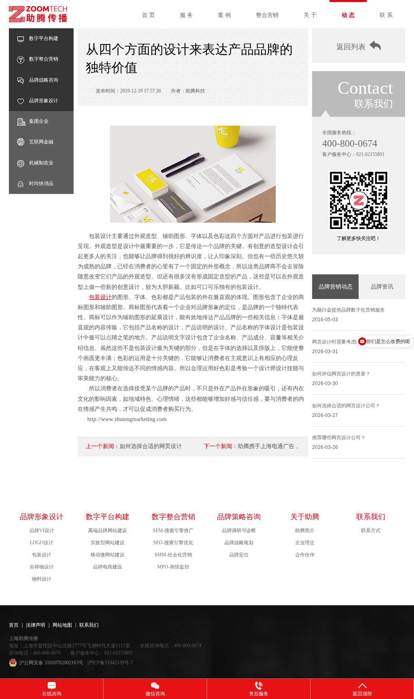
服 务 (186, 15)
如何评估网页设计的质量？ (341, 374)
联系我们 (370, 517)
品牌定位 (239, 555)
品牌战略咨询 (43, 80)
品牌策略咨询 (239, 517)
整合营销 (267, 15)
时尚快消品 (41, 183)
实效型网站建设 (108, 542)
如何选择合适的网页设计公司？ (346, 405)
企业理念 (305, 542)
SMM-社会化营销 (173, 555)
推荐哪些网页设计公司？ (338, 437)
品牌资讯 (382, 287)
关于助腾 (304, 517)
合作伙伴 (305, 555)
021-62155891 (370, 154)
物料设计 (41, 579)
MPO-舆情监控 (173, 567)
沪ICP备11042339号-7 (110, 662)
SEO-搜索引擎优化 (173, 542)
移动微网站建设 (108, 555)
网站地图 (62, 625)
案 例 (224, 15)
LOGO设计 (41, 542)
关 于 (310, 15)
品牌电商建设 (107, 567)
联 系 (386, 15)
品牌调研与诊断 (239, 530)
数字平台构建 (43, 38)
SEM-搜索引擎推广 (173, 530)
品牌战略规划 (238, 542)
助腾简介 (305, 530)
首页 (14, 625)
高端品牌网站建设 (107, 530)
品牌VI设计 (42, 530)
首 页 (148, 15)
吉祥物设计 (42, 567)
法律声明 (35, 625)
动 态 (348, 15)
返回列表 (350, 47)
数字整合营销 (43, 59)
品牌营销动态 (336, 287)
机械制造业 (41, 163)
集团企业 (39, 121)
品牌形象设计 (43, 100)
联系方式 (370, 530)
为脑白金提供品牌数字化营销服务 (348, 310)
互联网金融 (41, 142)
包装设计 (100, 297)
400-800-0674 (349, 143)
